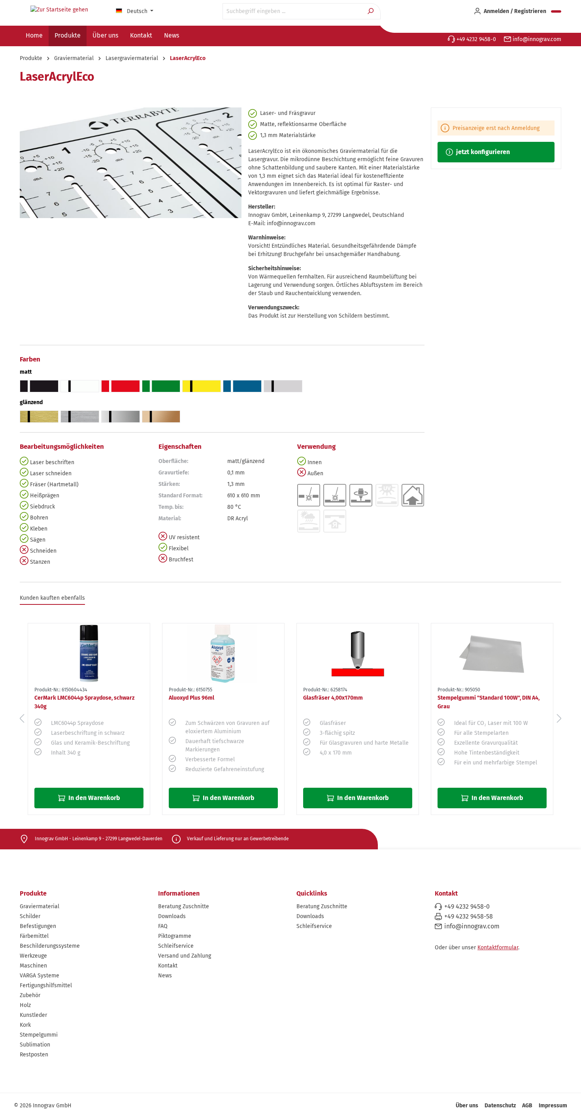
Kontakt (167, 965)
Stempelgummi (39, 1034)
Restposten (34, 1054)
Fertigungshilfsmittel (46, 985)
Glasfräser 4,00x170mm (333, 698)
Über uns (467, 1105)
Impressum (553, 1105)
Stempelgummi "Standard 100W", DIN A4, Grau (489, 702)
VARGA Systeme (39, 975)
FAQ (163, 926)
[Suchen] (371, 11)
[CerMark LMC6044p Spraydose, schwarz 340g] (89, 653)
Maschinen (33, 965)
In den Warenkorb (93, 798)
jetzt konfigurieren (482, 152)
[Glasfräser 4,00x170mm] (358, 653)
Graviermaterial (39, 906)
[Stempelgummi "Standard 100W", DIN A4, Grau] (492, 653)
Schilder (30, 916)
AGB (527, 1105)
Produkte (33, 893)
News (165, 975)
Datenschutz (500, 1105)
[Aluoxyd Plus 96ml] (223, 653)
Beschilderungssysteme (50, 946)
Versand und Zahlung (184, 955)
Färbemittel (34, 936)
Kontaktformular (497, 947)
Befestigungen (38, 926)
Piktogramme (174, 936)
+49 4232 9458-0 (475, 39)
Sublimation (35, 1044)
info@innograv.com (536, 39)
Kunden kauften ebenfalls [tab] (52, 598)
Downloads (172, 916)
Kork (25, 1025)
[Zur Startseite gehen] (59, 10)
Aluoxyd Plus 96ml (191, 698)
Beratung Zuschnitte (183, 906)
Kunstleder (33, 1015)
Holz (25, 1005)
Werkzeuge (33, 955)
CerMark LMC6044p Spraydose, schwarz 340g (84, 702)
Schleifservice (176, 946)
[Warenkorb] (556, 11)
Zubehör (30, 995)
